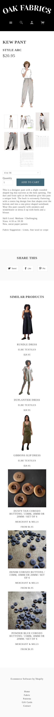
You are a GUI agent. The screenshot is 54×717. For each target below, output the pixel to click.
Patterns (27, 699)
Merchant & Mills (27, 522)
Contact (27, 706)
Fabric (27, 695)
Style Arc (12, 50)
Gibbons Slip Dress (27, 455)
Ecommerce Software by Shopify (27, 679)
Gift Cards (27, 702)
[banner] (27, 9)
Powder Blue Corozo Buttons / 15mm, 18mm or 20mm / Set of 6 (27, 636)
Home (27, 691)
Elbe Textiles (27, 350)
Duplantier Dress (27, 400)
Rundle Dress (27, 344)
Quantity (7, 178)
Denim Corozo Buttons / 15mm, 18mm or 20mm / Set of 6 (27, 575)
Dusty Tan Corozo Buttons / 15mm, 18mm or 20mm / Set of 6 (27, 514)
